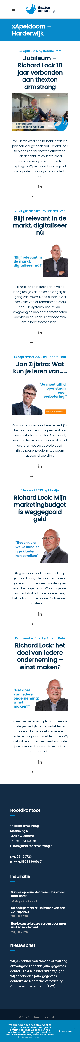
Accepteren (66, 1031)
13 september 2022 (28, 357)
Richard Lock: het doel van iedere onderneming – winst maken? (40, 656)
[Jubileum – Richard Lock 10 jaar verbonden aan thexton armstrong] (40, 112)
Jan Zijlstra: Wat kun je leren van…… (40, 367)
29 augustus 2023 (28, 211)
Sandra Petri (52, 51)
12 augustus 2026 (24, 901)
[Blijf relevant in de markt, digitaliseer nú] (40, 258)
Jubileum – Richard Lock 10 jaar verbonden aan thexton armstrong (40, 72)
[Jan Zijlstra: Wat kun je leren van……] (40, 396)
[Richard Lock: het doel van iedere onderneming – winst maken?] (40, 692)
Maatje (53, 490)
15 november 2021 (28, 638)
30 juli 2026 (19, 916)
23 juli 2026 (19, 932)
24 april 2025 (28, 51)
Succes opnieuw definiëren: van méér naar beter (38, 894)
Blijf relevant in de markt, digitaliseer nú (40, 225)
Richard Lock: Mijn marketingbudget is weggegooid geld (40, 508)
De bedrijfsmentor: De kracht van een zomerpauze (38, 910)
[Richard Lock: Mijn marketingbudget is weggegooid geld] (40, 544)
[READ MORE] (40, 197)
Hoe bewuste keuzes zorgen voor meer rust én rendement (38, 925)
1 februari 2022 (32, 490)
